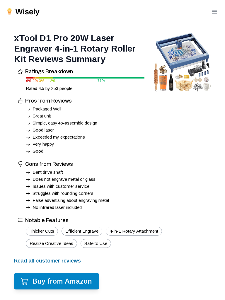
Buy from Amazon (62, 281)
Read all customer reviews (47, 261)
